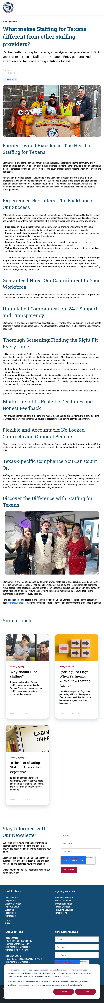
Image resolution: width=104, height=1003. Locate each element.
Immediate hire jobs (64, 903)
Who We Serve (12, 906)
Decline (85, 992)
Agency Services (13, 903)
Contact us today (16, 603)
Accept (63, 992)
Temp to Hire (61, 913)
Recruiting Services (64, 910)
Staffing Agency (10, 79)
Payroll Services (62, 906)
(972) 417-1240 (21, 950)
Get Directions (23, 947)
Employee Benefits (64, 897)
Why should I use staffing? (23, 674)
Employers (10, 900)
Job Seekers (11, 897)
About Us (9, 910)
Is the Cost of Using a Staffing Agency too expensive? (26, 767)
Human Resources (63, 900)
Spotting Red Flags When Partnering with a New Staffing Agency (74, 679)
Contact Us (10, 916)
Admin (6, 70)
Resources (10, 913)
